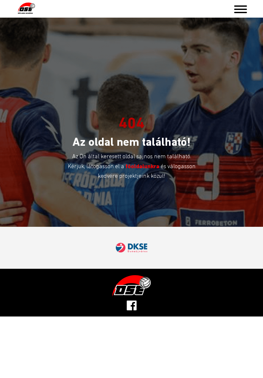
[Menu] (240, 8)
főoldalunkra (143, 166)
